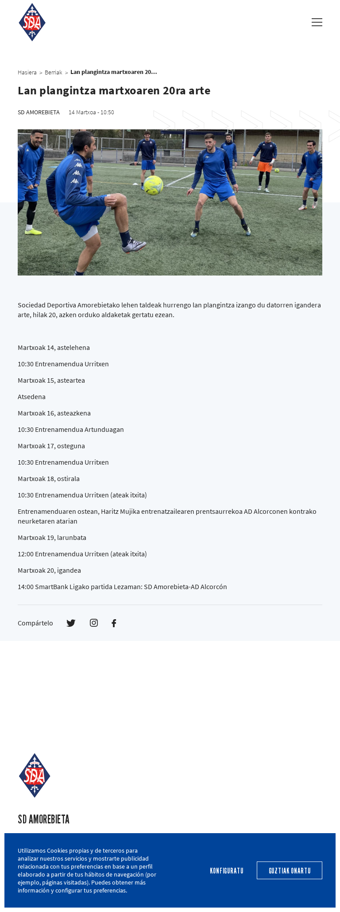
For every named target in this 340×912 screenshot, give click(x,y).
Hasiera (27, 72)
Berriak (53, 72)
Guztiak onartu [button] (290, 871)
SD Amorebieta (44, 820)
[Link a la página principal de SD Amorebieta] (32, 22)
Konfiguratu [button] (226, 871)
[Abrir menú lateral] (317, 22)
